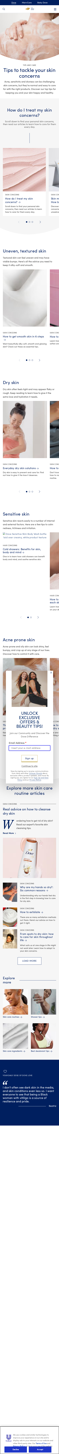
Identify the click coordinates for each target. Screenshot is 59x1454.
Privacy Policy (19, 1446)
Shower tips (36, 1017)
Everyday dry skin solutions (19, 468)
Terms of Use (41, 1443)
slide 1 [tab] (26, 222)
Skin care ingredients (12, 1051)
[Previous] (19, 222)
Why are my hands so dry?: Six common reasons (36, 889)
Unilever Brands (35, 773)
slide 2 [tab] (29, 222)
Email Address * (17, 743)
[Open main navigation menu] (55, 9)
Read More (9, 833)
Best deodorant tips (40, 1051)
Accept (40, 1449)
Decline (16, 1449)
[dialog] (29, 727)
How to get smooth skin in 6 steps (23, 336)
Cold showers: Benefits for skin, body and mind (22, 551)
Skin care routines (11, 1017)
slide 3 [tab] (32, 222)
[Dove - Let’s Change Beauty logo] (29, 9)
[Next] (39, 222)
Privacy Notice (35, 780)
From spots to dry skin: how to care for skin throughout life (37, 937)
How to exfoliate (30, 912)
